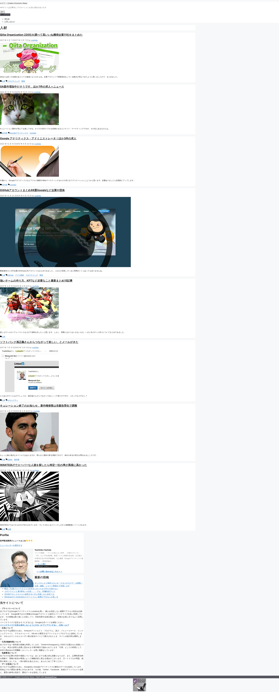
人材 (3, 81)
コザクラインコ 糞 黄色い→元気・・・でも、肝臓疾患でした (29, 591)
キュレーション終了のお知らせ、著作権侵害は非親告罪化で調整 (38, 405)
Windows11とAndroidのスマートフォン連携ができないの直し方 (31, 597)
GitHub (10, 275)
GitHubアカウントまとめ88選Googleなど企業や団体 (32, 190)
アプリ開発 (19, 275)
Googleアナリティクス (19, 133)
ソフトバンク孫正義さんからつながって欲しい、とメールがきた (39, 342)
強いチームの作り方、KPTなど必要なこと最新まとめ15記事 (36, 280)
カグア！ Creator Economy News (13, 3)
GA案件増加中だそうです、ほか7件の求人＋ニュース (32, 86)
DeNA (10, 459)
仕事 (9, 529)
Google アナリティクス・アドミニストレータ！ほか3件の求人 (38, 138)
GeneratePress (51, 677)
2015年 (5, 133)
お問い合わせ (9, 21)
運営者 (7, 19)
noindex (33, 133)
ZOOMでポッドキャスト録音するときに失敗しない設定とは (29, 594)
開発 (23, 81)
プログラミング (14, 81)
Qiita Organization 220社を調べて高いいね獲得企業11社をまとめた (41, 34)
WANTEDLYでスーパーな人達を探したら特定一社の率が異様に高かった (43, 465)
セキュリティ (13, 400)
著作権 (16, 459)
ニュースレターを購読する (11, 545)
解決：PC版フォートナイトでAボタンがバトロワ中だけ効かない (31, 589)
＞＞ (40, 564)
